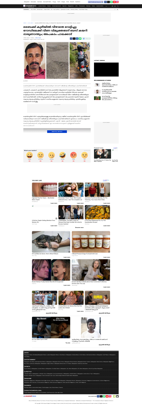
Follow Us (87, 38)
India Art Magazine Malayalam (58, 380)
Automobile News (37, 387)
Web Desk (38, 37)
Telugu (54, 1)
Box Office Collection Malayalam (32, 363)
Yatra (93, 6)
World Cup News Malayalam (96, 368)
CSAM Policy (60, 400)
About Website (32, 400)
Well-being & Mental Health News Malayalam (67, 375)
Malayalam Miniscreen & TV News (63, 363)
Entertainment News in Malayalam (43, 361)
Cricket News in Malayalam (44, 368)
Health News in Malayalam (76, 373)
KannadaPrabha (47, 1)
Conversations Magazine (43, 382)
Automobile (99, 6)
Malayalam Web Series (97, 361)
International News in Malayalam (94, 354)
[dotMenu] (106, 6)
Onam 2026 (47, 9)
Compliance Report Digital (101, 400)
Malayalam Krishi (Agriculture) (43, 380)
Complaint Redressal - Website (72, 400)
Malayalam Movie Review (71, 361)
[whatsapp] (111, 2)
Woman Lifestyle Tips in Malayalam (33, 375)
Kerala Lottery (74, 9)
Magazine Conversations (93, 380)
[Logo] (30, 6)
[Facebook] (105, 2)
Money (88, 6)
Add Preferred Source (94, 2)
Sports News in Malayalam (30, 368)
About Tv (39, 400)
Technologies (45, 387)
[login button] (113, 6)
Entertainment (56, 6)
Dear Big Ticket (59, 392)
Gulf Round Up (50, 392)
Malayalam (27, 1)
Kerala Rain (40, 9)
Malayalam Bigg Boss (108, 361)
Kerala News (75, 354)
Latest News (42, 6)
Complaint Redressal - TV (87, 400)
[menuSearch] (117, 6)
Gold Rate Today (83, 9)
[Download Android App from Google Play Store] (114, 396)
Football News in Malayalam (59, 368)
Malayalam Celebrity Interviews (79, 363)
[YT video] (114, 2)
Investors (111, 400)
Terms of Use (45, 400)
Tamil (58, 1)
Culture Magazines (104, 380)
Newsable (33, 1)
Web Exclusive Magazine (56, 382)
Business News (28, 387)
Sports (64, 6)
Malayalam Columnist (81, 380)
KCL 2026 (33, 9)
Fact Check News (54, 387)
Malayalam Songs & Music (47, 363)
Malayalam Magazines (29, 380)
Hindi (67, 1)
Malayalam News (28, 354)
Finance (61, 387)
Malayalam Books (70, 380)
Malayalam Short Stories (30, 382)
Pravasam (82, 6)
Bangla (63, 1)
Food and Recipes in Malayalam (61, 373)
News (49, 6)
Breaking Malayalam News (39, 354)
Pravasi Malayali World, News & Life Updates (35, 392)
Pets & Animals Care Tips (48, 375)
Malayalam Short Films (58, 361)
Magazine (71, 6)
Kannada (39, 1)
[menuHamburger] (115, 6)
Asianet (29, 396)
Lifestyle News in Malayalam (31, 373)
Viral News (26, 356)
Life (76, 6)
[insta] (117, 2)
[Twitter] (108, 2)
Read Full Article (57, 131)
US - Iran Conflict (55, 9)
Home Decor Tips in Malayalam (91, 373)
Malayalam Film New (29, 361)
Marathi (72, 1)
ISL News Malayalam (72, 368)
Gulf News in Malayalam (109, 354)
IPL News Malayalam (83, 368)
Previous (115, 9)
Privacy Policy (53, 400)
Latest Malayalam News (53, 354)
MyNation (77, 1)
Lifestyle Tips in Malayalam (46, 373)
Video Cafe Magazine (81, 382)
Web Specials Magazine (69, 382)
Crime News (82, 354)
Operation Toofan (65, 9)
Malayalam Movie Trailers (84, 361)
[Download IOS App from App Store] (117, 396)
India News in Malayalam (66, 354)
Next (117, 9)
